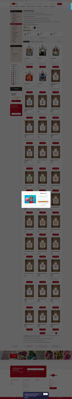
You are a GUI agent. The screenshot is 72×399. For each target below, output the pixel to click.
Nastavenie (26, 397)
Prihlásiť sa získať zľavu (43, 201)
